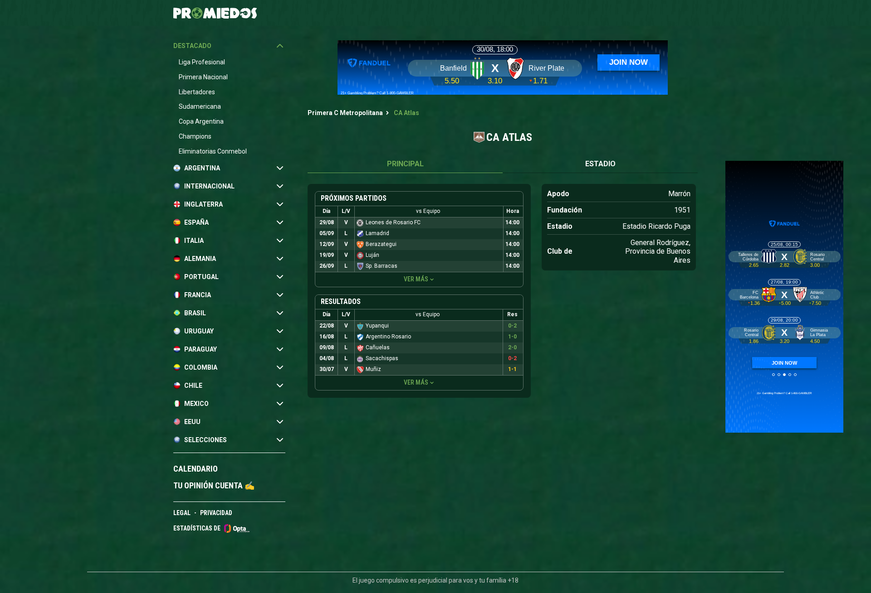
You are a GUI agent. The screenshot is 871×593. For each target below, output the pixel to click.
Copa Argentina (201, 121)
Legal (182, 512)
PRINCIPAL (405, 163)
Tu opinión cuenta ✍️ (213, 485)
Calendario (195, 468)
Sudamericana (200, 106)
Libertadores (197, 92)
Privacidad (216, 512)
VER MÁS (416, 279)
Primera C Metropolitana (345, 112)
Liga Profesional (202, 62)
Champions (195, 136)
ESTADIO (600, 163)
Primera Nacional (203, 77)
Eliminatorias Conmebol (213, 151)
